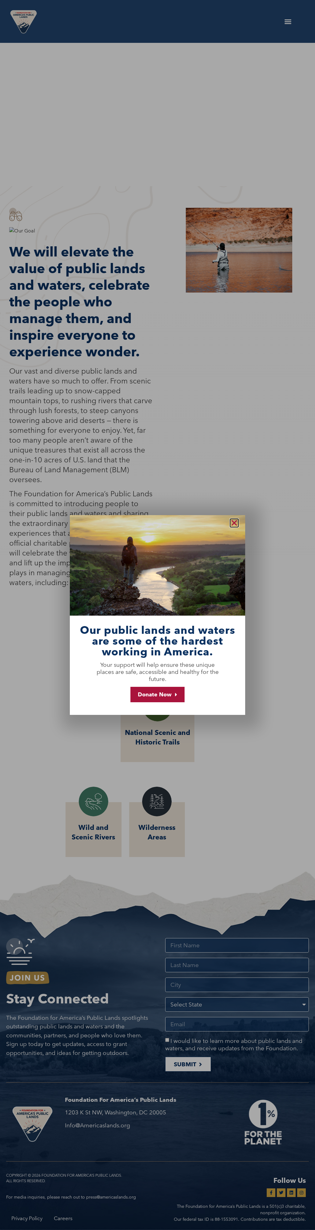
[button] (234, 523)
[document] (157, 615)
